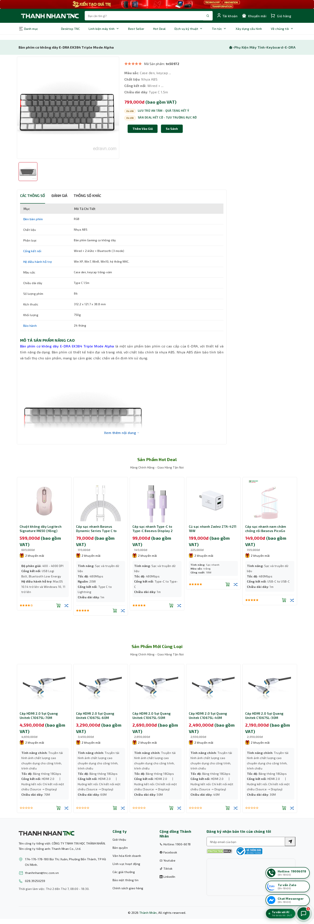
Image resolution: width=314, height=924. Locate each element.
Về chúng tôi (280, 28)
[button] (172, 128)
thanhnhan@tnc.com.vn (42, 873)
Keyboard (275, 47)
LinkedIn (169, 876)
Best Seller (136, 28)
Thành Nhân (148, 912)
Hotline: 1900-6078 (177, 844)
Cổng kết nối (32, 251)
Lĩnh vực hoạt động (126, 864)
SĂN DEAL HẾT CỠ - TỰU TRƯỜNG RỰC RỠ (167, 117)
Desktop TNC (70, 28)
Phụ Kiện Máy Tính (249, 47)
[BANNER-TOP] (157, 4)
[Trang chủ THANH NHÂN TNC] (50, 15)
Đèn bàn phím (33, 219)
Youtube (169, 860)
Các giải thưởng (124, 872)
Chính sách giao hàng (128, 888)
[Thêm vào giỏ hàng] (58, 605)
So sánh (172, 128)
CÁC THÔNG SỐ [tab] (32, 195)
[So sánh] (66, 605)
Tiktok (167, 868)
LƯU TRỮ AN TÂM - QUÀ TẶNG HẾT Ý (163, 110)
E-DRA (290, 47)
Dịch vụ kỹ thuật (186, 28)
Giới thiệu (119, 839)
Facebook (170, 852)
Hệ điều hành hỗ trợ (37, 261)
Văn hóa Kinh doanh (127, 855)
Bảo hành (30, 325)
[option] (68, 108)
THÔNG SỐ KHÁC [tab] (87, 195)
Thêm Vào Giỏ (142, 128)
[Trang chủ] (230, 47)
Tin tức (217, 28)
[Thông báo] (248, 851)
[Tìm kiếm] (290, 841)
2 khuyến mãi (34, 555)
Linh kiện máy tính (102, 28)
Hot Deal (159, 28)
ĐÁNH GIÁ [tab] (59, 195)
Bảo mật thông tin (125, 880)
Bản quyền (120, 847)
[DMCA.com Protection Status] (219, 851)
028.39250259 (35, 881)
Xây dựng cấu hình (249, 28)
